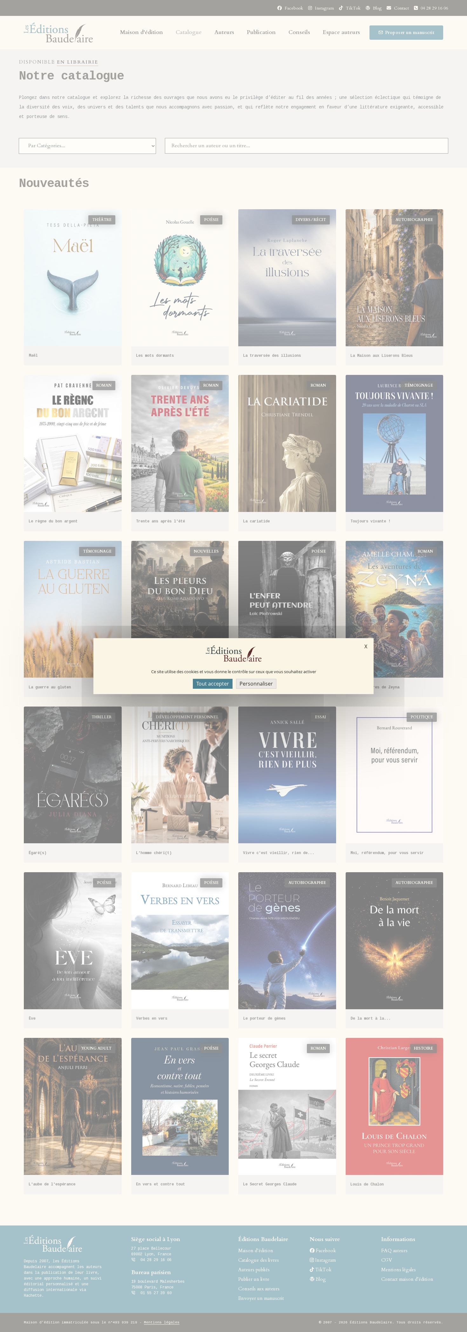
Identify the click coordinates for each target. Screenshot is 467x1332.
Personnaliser (256, 683)
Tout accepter (212, 683)
